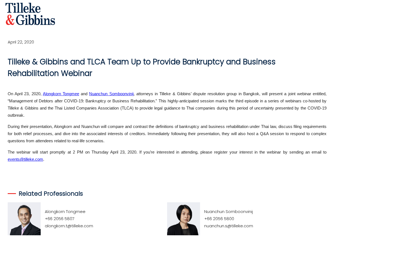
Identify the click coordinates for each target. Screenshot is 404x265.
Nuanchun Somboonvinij (111, 93)
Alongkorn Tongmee (61, 93)
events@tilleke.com (25, 159)
